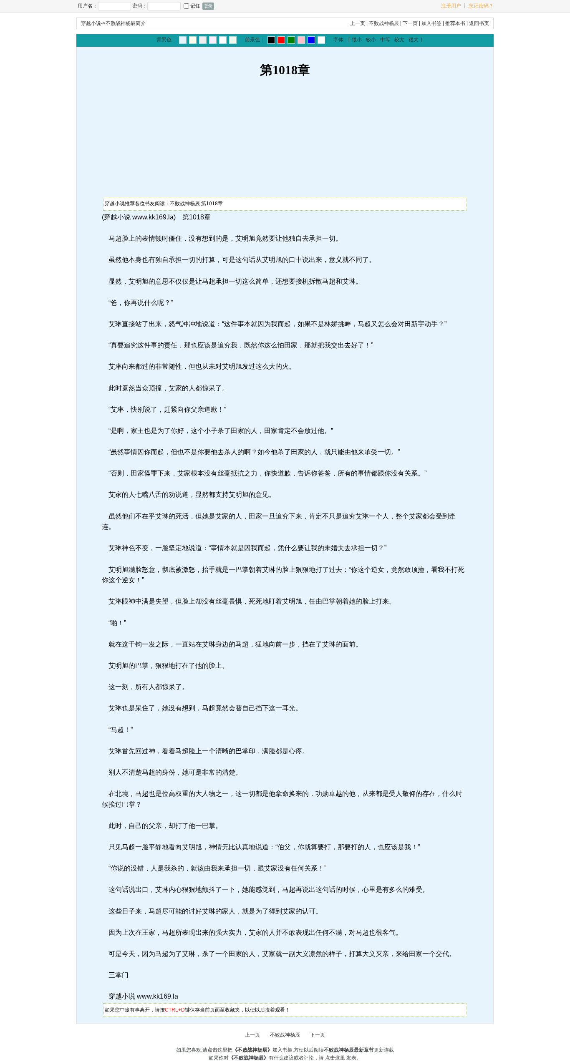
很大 (414, 40)
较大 (399, 40)
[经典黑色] (271, 40)
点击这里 (335, 1058)
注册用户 (451, 6)
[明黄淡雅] (193, 40)
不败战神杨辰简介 (126, 23)
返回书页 (479, 23)
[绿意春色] (233, 40)
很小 (357, 40)
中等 (385, 40)
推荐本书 (455, 23)
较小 (371, 40)
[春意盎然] (291, 40)
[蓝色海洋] (311, 40)
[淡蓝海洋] (183, 40)
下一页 (410, 23)
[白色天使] (321, 40)
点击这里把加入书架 (250, 1050)
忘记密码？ (481, 6)
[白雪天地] (223, 40)
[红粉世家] (213, 40)
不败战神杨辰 (384, 23)
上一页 (357, 23)
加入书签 (431, 23)
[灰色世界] (203, 40)
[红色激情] (281, 40)
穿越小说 (91, 23)
